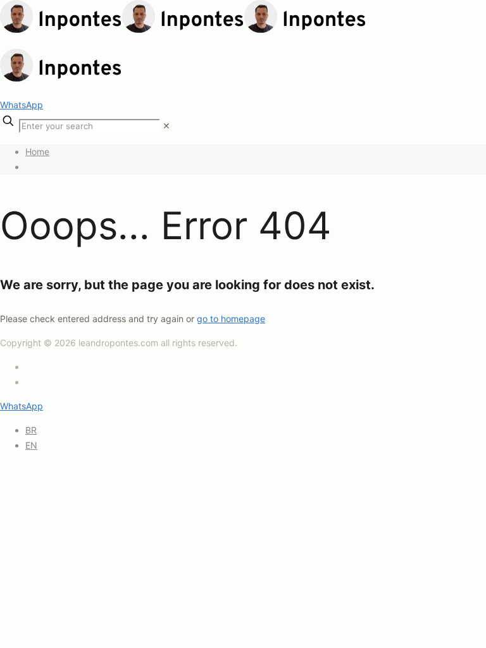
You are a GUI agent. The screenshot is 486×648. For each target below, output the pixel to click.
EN (31, 445)
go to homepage (231, 318)
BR (31, 430)
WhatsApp (21, 104)
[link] (166, 125)
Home (37, 151)
